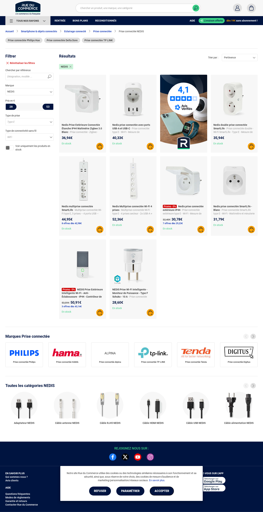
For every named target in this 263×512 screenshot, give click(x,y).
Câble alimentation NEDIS (239, 423)
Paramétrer (130, 491)
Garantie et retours (16, 501)
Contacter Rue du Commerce (21, 504)
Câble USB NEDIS (196, 423)
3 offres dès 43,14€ (72, 306)
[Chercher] (196, 8)
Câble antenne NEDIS (67, 423)
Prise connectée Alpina (110, 362)
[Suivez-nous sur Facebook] (112, 457)
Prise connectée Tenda (196, 362)
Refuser (100, 491)
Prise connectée (102, 31)
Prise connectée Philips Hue (24, 40)
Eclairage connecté (75, 31)
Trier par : (213, 57)
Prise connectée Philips (24, 362)
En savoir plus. (157, 480)
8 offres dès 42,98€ (72, 223)
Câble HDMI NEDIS (153, 423)
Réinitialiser (22, 63)
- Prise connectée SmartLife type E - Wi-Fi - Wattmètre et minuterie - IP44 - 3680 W (234, 214)
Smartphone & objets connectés (39, 31)
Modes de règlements (17, 497)
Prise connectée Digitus (239, 362)
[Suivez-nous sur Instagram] (150, 457)
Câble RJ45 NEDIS (110, 423)
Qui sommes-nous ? (16, 476)
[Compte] (237, 8)
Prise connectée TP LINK (98, 40)
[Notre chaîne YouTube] (137, 457)
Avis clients (11, 480)
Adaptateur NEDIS (24, 423)
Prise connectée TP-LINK (153, 362)
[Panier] (251, 8)
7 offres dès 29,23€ (173, 223)
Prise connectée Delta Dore (62, 40)
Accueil (9, 31)
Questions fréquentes (17, 493)
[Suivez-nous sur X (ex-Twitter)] (125, 457)
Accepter (162, 491)
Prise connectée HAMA (67, 362)
